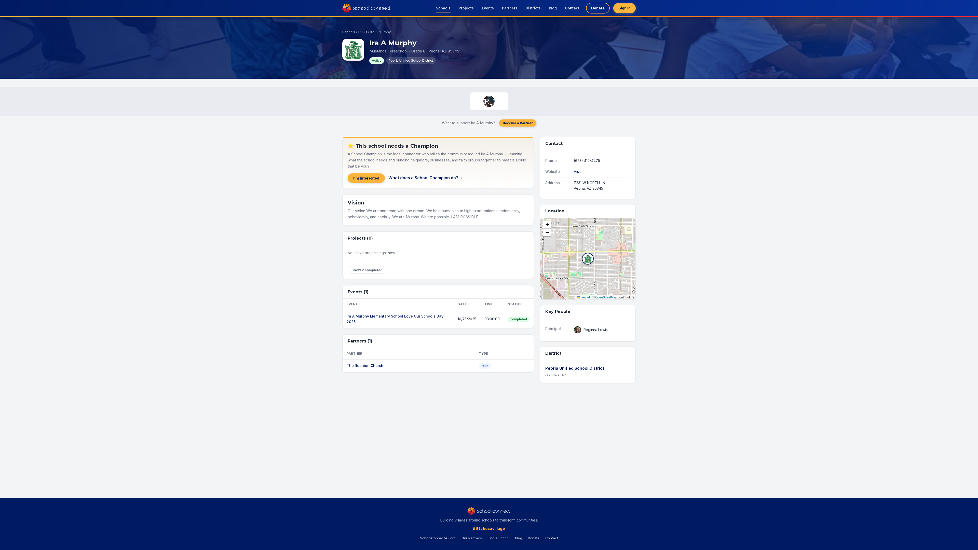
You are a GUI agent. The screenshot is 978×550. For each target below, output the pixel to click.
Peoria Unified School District (574, 368)
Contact (572, 8)
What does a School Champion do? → (425, 177)
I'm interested (366, 178)
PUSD (362, 32)
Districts (533, 8)
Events (488, 8)
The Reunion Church (365, 365)
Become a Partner (518, 123)
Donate (598, 8)
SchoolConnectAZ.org (438, 538)
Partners (510, 8)
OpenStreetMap (606, 297)
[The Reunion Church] (489, 101)
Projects (466, 8)
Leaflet (585, 297)
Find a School (498, 538)
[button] (588, 259)
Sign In (624, 8)
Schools (443, 8)
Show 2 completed (367, 270)
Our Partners (471, 538)
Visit (577, 171)
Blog (553, 8)
